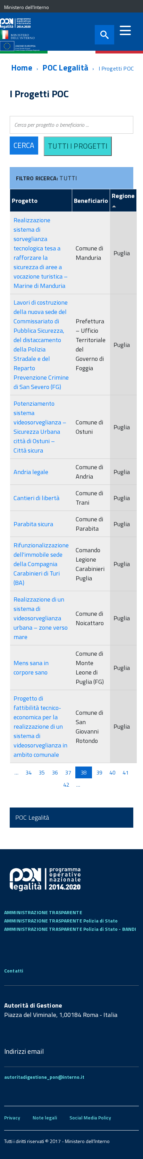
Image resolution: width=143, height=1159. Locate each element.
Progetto (24, 200)
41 (126, 772)
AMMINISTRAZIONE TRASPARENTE (43, 912)
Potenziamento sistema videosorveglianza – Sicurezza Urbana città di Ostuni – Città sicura (40, 427)
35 (42, 772)
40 (112, 772)
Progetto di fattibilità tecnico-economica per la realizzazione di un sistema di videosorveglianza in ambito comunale (40, 726)
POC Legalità (65, 67)
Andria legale (31, 472)
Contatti (13, 970)
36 (55, 772)
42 (66, 784)
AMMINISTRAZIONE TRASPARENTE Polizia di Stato (61, 920)
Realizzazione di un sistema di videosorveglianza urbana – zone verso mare (41, 618)
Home (21, 67)
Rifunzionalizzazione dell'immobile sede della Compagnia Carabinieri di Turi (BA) (41, 563)
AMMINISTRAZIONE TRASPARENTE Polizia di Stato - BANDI (70, 929)
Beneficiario (91, 200)
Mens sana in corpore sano (31, 667)
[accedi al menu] (125, 30)
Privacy (12, 1117)
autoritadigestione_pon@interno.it (44, 1077)
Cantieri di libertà (36, 498)
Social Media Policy (90, 1117)
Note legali (45, 1117)
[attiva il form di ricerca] (104, 34)
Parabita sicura (33, 524)
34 (28, 772)
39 (99, 772)
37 (68, 772)
